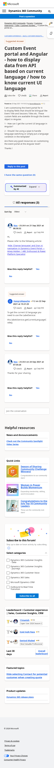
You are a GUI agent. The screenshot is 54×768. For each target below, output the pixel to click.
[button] (49, 11)
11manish (24, 620)
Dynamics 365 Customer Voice (25, 573)
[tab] (26, 204)
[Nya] (10, 225)
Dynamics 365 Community (25, 11)
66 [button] (38, 640)
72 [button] (38, 632)
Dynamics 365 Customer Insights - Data (26, 561)
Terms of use (9, 745)
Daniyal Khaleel (27, 640)
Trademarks (9, 750)
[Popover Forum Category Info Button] (9, 548)
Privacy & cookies (11, 741)
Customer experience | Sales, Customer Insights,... (23, 24)
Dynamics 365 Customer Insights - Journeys (26, 567)
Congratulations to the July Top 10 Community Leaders (34, 503)
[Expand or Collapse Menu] (4, 11)
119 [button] (33, 620)
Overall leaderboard (42, 652)
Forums (30, 23)
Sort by (8, 211)
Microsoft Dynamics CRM (23, 582)
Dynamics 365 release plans (20, 697)
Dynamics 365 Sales (20, 577)
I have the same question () (19, 174)
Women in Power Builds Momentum (31, 486)
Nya (15, 225)
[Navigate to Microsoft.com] (11, 4)
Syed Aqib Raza (27, 632)
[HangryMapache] (10, 301)
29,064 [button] (22, 225)
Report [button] (45, 95)
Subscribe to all (27, 595)
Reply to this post (16, 166)
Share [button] (34, 95)
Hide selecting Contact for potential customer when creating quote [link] (26, 676)
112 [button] (43, 104)
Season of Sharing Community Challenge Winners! (34, 469)
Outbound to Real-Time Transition (22, 588)
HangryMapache (35, 104)
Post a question (27, 16)
